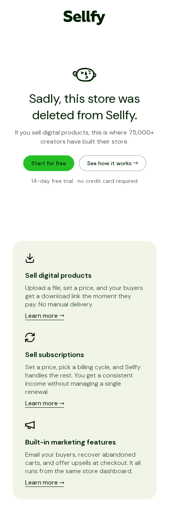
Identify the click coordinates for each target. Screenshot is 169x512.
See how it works (110, 163)
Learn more (42, 316)
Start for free (48, 163)
